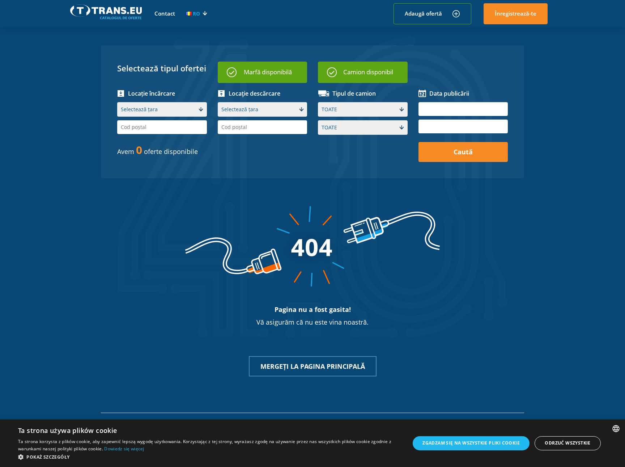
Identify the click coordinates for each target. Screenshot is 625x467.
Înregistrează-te (515, 13)
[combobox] (616, 428)
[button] (208, 457)
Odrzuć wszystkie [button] (567, 443)
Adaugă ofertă (423, 13)
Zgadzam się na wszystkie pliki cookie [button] (471, 443)
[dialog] (312, 443)
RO (196, 13)
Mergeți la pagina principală (312, 366)
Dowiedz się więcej (124, 449)
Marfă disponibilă (268, 72)
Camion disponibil (368, 72)
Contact (164, 13)
